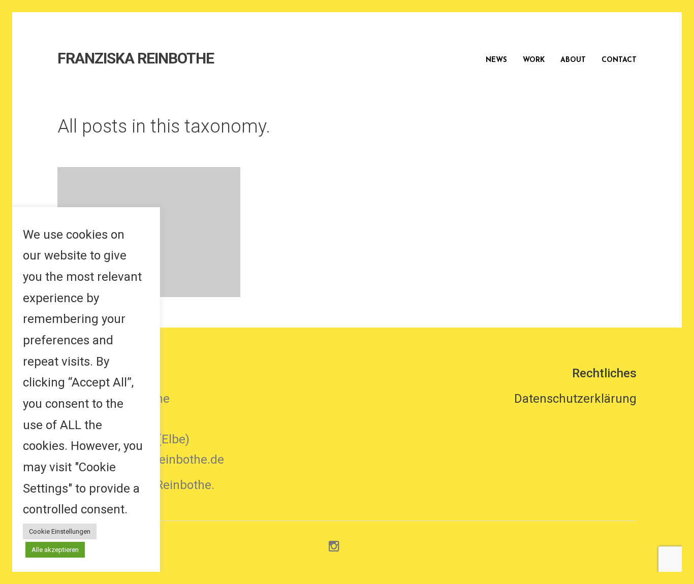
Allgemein (179, 233)
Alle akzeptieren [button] (55, 550)
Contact (619, 60)
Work (534, 60)
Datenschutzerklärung (575, 399)
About (573, 60)
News (496, 60)
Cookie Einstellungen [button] (59, 531)
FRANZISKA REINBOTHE (135, 58)
